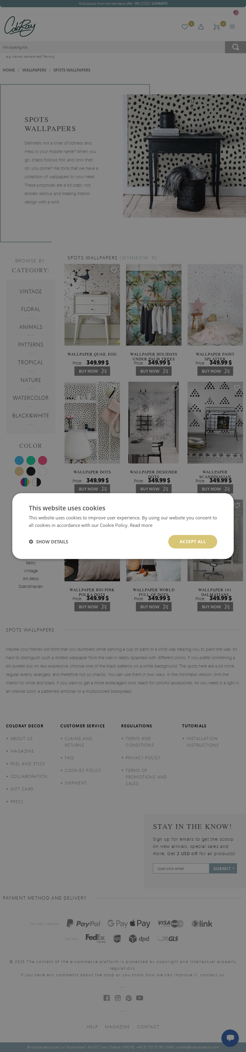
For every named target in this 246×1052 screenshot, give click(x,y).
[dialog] (123, 526)
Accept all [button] (193, 541)
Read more (141, 525)
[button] (48, 541)
